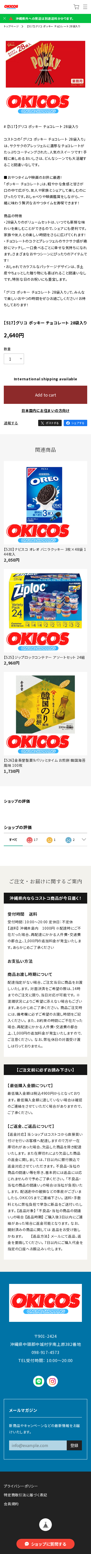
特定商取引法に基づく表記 (25, 1494)
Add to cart (45, 395)
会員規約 (11, 1503)
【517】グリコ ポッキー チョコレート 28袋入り (53, 26)
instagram (52, 1381)
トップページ (11, 26)
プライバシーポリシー (21, 1486)
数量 (7, 349)
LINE (39, 1381)
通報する (11, 422)
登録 (74, 1445)
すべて (13, 839)
